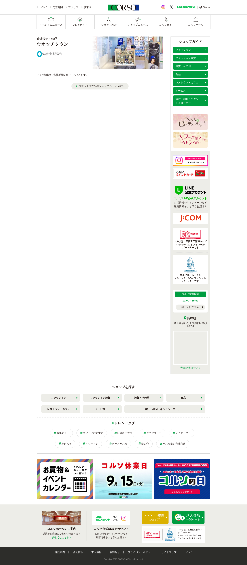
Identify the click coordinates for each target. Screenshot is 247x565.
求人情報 (96, 552)
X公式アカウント (115, 518)
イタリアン (92, 443)
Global (206, 7)
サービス (100, 409)
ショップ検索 (108, 24)
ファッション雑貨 (100, 397)
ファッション (58, 397)
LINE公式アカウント (186, 7)
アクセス (73, 7)
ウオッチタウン (52, 44)
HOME (43, 7)
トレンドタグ (124, 423)
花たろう (66, 443)
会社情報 (78, 552)
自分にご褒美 (124, 432)
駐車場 (87, 7)
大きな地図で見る (190, 367)
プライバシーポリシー (140, 552)
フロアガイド (80, 24)
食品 (183, 397)
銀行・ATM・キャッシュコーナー (164, 409)
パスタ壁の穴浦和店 (174, 443)
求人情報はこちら (188, 517)
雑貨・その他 (141, 397)
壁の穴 (145, 443)
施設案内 (60, 552)
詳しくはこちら (190, 307)
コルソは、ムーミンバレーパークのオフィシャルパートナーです (190, 278)
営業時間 (58, 7)
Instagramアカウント (124, 518)
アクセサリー (153, 432)
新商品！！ (62, 432)
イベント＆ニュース (51, 24)
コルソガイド (166, 24)
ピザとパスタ (119, 443)
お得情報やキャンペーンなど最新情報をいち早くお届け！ (190, 202)
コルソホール (195, 24)
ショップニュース (138, 24)
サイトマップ (168, 552)
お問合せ (115, 552)
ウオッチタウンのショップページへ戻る (101, 86)
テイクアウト (183, 432)
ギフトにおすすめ (93, 432)
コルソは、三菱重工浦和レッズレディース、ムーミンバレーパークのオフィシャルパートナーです (190, 533)
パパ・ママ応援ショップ (155, 517)
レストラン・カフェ (58, 409)
